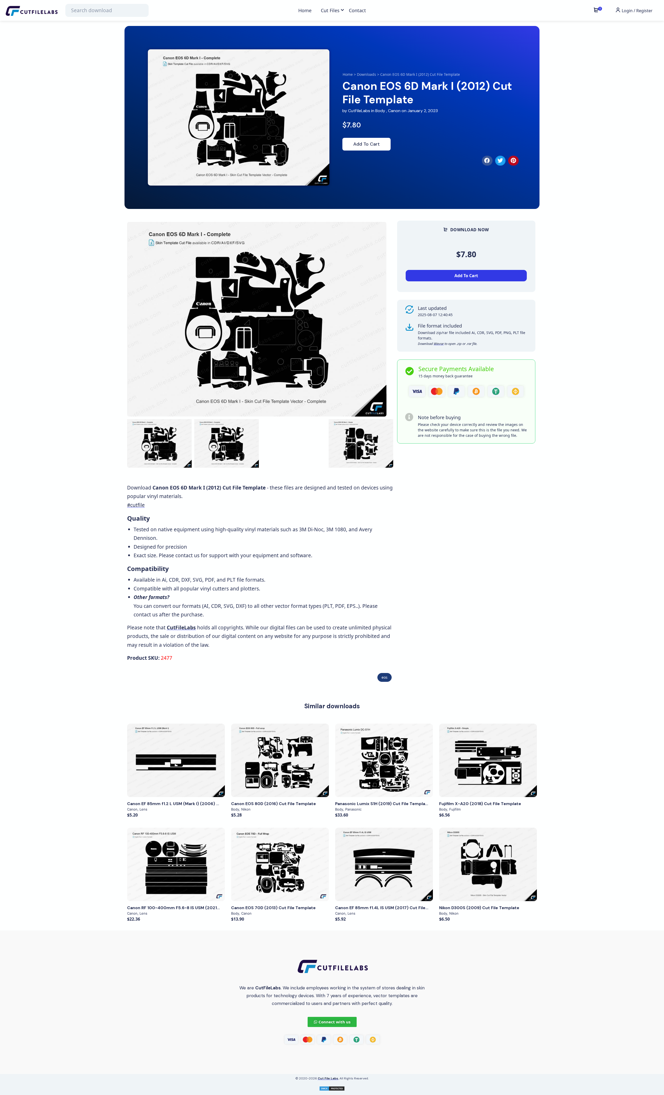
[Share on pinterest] (513, 161)
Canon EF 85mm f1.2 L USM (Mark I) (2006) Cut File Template (190, 803)
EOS (385, 677)
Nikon (246, 809)
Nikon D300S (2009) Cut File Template (479, 907)
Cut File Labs (328, 1078)
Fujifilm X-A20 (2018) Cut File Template (480, 803)
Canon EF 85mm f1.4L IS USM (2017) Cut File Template (391, 907)
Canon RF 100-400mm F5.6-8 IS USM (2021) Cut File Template (192, 907)
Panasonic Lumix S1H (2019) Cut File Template (382, 803)
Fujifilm (455, 809)
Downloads (366, 74)
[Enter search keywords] (107, 10)
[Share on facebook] (487, 161)
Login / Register (637, 10)
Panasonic (353, 809)
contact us (187, 555)
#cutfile (136, 504)
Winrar (439, 343)
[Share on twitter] (500, 161)
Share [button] (146, 230)
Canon (394, 110)
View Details (176, 760)
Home (348, 74)
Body (380, 110)
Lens (143, 809)
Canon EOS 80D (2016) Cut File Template (273, 803)
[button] (382, 319)
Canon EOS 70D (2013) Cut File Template (273, 907)
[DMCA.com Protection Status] (332, 1087)
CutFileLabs (359, 110)
